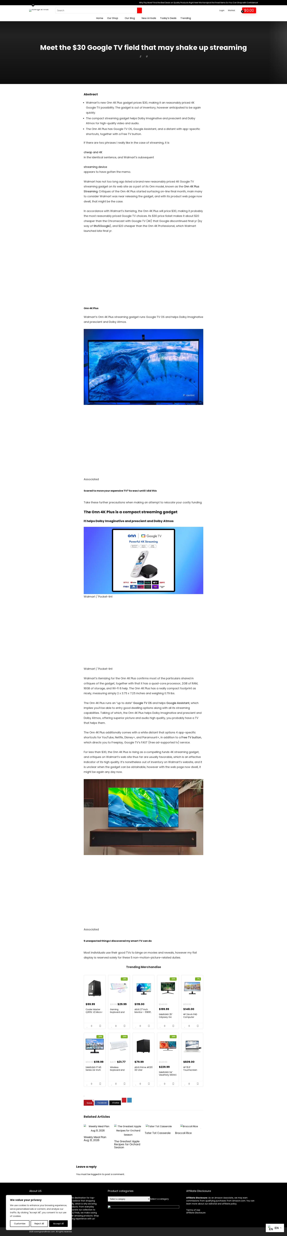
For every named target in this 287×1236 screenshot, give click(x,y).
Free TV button (191, 737)
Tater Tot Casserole (158, 1133)
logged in (96, 1174)
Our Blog (130, 18)
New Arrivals (149, 18)
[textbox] (159, 1198)
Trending (185, 18)
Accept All (58, 1223)
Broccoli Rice (183, 1133)
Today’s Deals (168, 18)
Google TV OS (142, 703)
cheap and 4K (93, 152)
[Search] (139, 10)
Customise (19, 1223)
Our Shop (112, 18)
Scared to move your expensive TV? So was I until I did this (120, 490)
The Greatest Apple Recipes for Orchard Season (127, 1144)
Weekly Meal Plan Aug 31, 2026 (95, 1138)
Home (99, 18)
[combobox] (159, 1198)
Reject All (39, 1223)
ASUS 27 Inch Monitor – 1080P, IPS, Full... (143, 1012)
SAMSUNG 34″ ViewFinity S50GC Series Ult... (168, 1075)
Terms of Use (193, 1210)
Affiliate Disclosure (196, 1212)
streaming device (95, 167)
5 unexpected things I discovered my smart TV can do (118, 941)
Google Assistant (177, 703)
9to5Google (101, 226)
